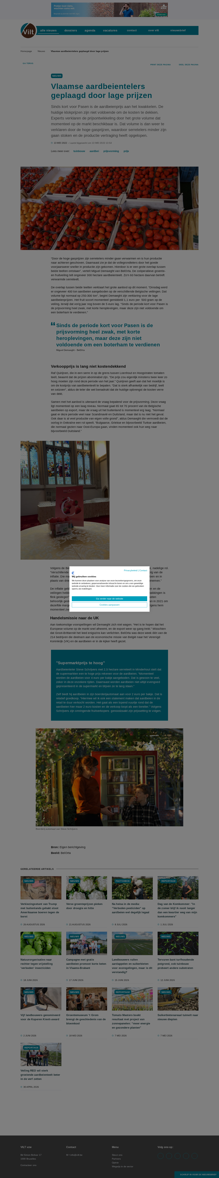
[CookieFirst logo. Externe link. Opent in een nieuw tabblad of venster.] (73, 573)
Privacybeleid (130, 570)
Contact (143, 570)
